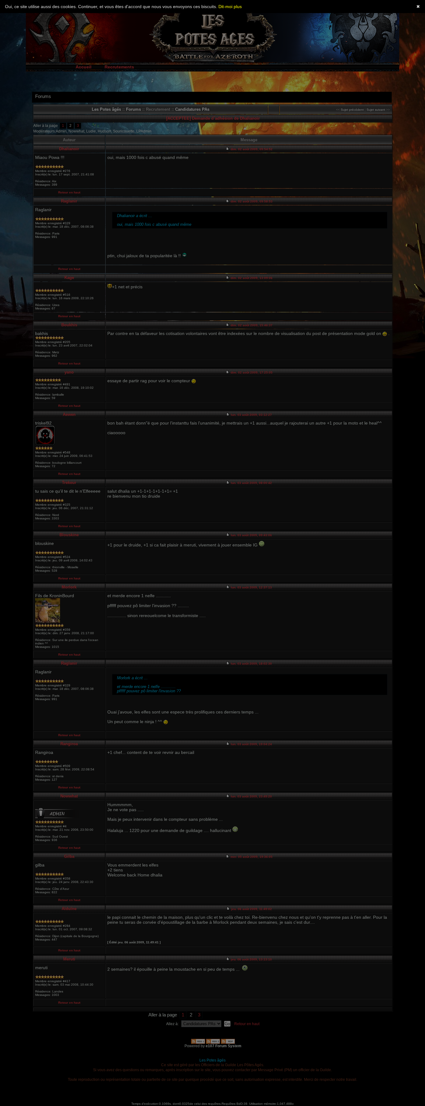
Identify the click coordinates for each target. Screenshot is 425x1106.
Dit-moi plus (230, 6)
